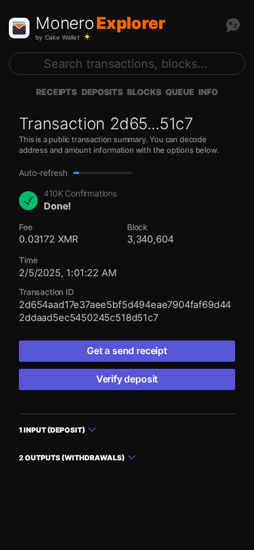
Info (207, 92)
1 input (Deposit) (52, 429)
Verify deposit (127, 379)
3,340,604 (150, 239)
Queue (179, 92)
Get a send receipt (127, 350)
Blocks (144, 92)
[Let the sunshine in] (87, 37)
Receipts (56, 92)
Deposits (102, 92)
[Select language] (232, 24)
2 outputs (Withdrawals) (72, 457)
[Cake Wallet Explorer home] (19, 28)
